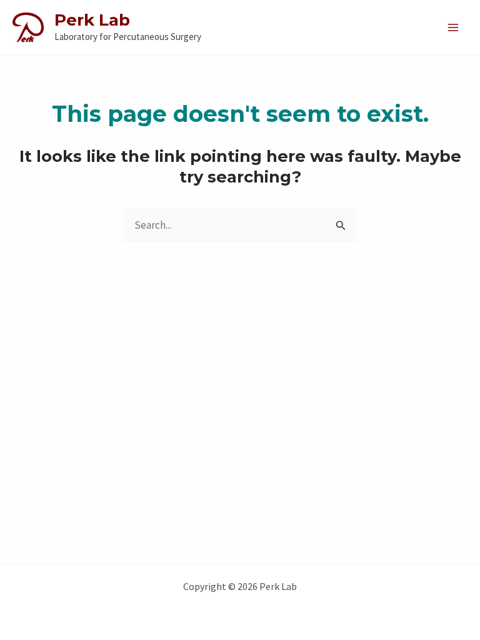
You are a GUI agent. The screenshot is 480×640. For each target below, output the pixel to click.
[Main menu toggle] (453, 27)
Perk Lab (92, 20)
